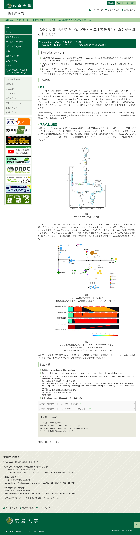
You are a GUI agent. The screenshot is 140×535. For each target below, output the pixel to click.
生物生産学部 (14, 13)
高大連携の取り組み (14, 93)
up (137, 526)
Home (10, 20)
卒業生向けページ (13, 103)
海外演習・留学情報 (14, 42)
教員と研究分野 (12, 56)
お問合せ (130, 10)
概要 (8, 27)
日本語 (111, 3)
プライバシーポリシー (34, 531)
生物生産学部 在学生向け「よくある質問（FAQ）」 (18, 71)
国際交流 (10, 84)
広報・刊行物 (11, 61)
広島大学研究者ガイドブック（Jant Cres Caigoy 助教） (63, 409)
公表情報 (10, 65)
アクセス (113, 10)
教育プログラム (12, 37)
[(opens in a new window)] (18, 121)
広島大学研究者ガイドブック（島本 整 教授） (59, 404)
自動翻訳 (130, 3)
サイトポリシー (14, 531)
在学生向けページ (13, 98)
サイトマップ (97, 10)
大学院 (9, 51)
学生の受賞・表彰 (13, 79)
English (120, 3)
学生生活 (10, 89)
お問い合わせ (11, 112)
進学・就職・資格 (13, 46)
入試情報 (10, 32)
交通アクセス (11, 108)
